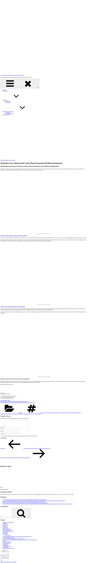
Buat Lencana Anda (4, 489)
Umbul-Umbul (5, 547)
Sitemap (4, 540)
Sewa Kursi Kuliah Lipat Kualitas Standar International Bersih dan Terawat (17, 536)
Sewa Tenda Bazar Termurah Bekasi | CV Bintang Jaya (13, 538)
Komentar (2, 427)
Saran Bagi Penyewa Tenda (8, 531)
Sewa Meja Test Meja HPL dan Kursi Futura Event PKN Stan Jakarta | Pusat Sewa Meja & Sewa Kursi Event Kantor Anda (26, 503)
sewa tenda (13, 160)
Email (1, 431)
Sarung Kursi (5, 532)
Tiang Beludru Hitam (7, 546)
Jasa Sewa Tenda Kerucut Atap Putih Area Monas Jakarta (14, 502)
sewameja (42, 412)
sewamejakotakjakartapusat (75, 412)
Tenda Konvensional (9, 113)
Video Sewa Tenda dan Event (8, 548)
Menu (38, 87)
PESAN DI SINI (6, 114)
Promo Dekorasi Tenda (7, 530)
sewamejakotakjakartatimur (17, 413)
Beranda (4, 89)
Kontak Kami (5, 90)
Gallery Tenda (5, 524)
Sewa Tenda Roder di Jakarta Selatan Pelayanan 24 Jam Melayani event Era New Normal (20, 539)
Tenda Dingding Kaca (7, 541)
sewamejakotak (48, 412)
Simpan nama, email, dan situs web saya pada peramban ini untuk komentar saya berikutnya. (19, 435)
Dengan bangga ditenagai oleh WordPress (8, 561)
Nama (1, 429)
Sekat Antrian (5, 533)
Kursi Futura (7, 101)
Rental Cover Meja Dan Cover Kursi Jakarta (38, 499)
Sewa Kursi (5, 100)
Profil (1, 487)
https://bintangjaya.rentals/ (5, 400)
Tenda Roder (7, 112)
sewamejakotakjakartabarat (65, 412)
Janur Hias (5, 525)
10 (1, 555)
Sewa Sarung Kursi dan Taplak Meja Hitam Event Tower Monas (15, 499)
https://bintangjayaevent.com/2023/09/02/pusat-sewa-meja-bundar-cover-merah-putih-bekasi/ (17, 402)
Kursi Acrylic (7, 102)
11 (2, 555)
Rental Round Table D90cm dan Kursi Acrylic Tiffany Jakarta (14, 501)
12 (3, 555)
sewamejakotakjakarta (55, 412)
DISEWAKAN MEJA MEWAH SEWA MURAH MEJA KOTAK (13, 235)
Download (5, 523)
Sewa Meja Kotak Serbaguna (8, 537)
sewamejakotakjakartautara (28, 413)
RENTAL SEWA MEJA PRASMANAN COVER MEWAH (12, 306)
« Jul (1, 560)
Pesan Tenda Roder (6, 528)
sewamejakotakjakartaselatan (5, 413)
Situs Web (2, 433)
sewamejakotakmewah (37, 413)
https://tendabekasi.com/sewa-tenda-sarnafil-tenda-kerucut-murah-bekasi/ (14, 401)
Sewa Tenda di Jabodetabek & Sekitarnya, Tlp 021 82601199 (12, 75)
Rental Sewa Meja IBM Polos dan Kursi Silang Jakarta (37, 502)
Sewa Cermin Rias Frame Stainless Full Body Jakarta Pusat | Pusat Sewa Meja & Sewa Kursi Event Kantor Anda (24, 500)
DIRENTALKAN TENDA (8, 111)
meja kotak (20, 412)
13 (4, 555)
